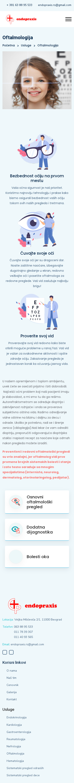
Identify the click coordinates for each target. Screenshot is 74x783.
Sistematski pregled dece (23, 775)
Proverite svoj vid (37, 336)
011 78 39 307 (23, 632)
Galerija (12, 692)
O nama (12, 671)
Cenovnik (12, 685)
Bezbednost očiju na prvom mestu (37, 178)
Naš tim (11, 678)
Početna (8, 45)
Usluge (26, 45)
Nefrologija (14, 746)
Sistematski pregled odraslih (25, 768)
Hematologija (15, 761)
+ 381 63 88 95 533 (19, 5)
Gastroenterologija (19, 732)
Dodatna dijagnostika (40, 529)
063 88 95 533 (23, 627)
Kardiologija (14, 725)
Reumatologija (16, 739)
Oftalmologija (15, 754)
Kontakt (12, 699)
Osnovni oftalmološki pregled (39, 502)
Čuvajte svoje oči (37, 253)
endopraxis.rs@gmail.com (54, 5)
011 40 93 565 (23, 637)
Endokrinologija (17, 717)
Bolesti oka (38, 557)
